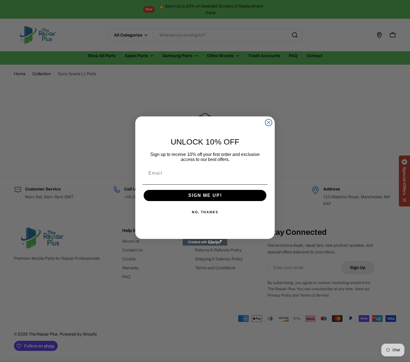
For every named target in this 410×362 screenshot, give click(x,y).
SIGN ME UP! (205, 195)
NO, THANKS (205, 212)
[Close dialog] (268, 122)
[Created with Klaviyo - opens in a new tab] (205, 242)
